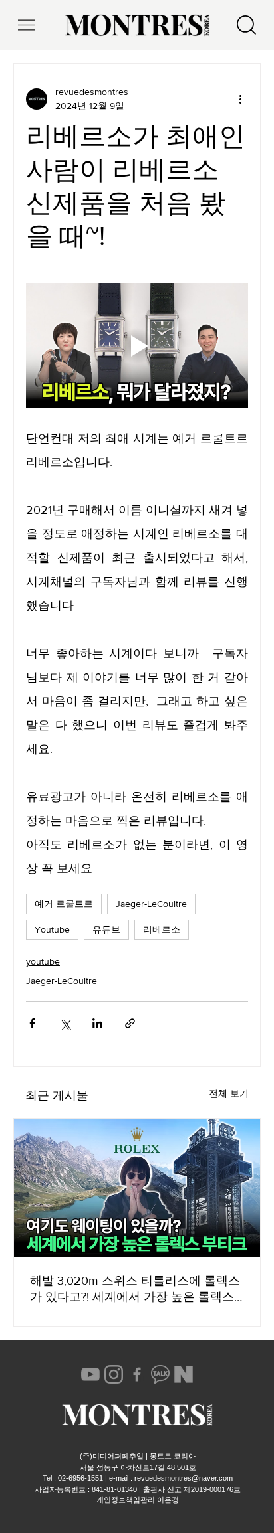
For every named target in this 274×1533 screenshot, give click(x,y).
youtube (43, 961)
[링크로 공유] (130, 1023)
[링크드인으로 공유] (97, 1023)
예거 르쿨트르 (64, 903)
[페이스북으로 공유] (32, 1023)
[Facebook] (137, 1374)
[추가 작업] (240, 99)
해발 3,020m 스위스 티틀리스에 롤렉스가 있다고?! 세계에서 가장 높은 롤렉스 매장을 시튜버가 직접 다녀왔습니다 (135, 1289)
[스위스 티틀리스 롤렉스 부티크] (137, 1188)
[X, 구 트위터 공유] (65, 1023)
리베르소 (161, 929)
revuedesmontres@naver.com (183, 1478)
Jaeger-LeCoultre (151, 903)
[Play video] (137, 345)
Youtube (52, 929)
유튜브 (106, 929)
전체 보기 (229, 1093)
